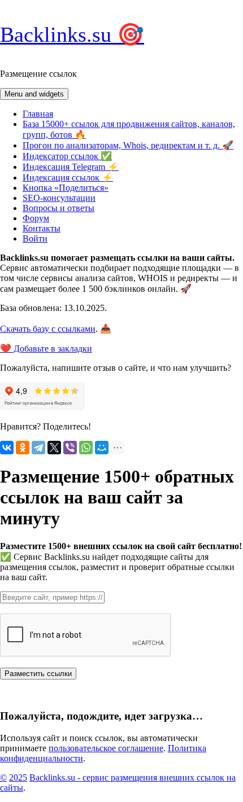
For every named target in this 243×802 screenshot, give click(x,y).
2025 (18, 777)
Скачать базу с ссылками (48, 329)
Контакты (41, 228)
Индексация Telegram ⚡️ (71, 167)
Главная (38, 114)
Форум (36, 218)
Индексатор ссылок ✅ (67, 156)
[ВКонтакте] (7, 447)
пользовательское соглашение (106, 748)
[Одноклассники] (22, 447)
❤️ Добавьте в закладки (46, 348)
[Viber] (70, 447)
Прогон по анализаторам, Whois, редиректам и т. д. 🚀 (128, 145)
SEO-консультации (59, 198)
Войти (35, 238)
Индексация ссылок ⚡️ (68, 177)
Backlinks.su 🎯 (72, 34)
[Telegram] (38, 447)
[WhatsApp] (86, 447)
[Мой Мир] (102, 447)
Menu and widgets (34, 94)
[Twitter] (54, 447)
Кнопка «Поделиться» (66, 187)
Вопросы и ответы (58, 208)
